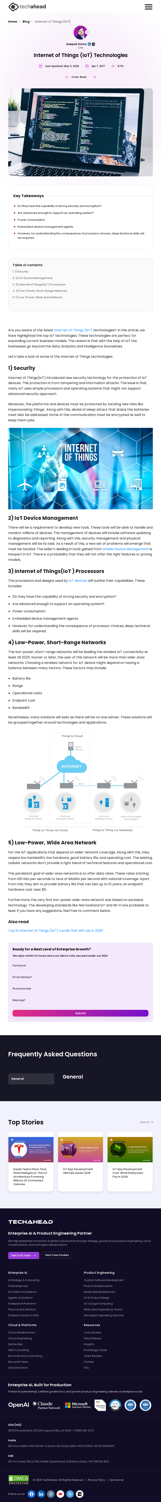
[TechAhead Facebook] (31, 1494)
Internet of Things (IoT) (73, 330)
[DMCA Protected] (18, 1480)
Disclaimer (116, 1480)
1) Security (21, 272)
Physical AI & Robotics (22, 1309)
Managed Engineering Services (104, 1315)
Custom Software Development (104, 1280)
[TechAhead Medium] (79, 1494)
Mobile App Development (99, 1292)
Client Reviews (93, 1356)
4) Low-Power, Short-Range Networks (41, 291)
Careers (89, 1362)
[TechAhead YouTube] (60, 1494)
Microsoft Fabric (18, 1362)
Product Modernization (98, 1286)
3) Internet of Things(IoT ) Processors (41, 284)
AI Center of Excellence (22, 1292)
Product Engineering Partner (64, 1233)
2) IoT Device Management (34, 278)
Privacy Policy (96, 1480)
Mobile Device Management (126, 549)
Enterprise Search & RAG (23, 1315)
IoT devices (78, 580)
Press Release (92, 1338)
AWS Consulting (18, 1350)
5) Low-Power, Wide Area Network (39, 297)
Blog (26, 21)
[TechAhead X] (70, 1494)
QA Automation (18, 1367)
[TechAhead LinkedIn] (41, 1494)
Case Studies (92, 1332)
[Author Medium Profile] (93, 44)
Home (12, 21)
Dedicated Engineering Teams (103, 1309)
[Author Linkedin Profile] (89, 44)
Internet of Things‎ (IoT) (53, 21)
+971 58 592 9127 (98, 1461)
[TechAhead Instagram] (51, 1494)
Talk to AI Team (21, 1255)
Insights (89, 1344)
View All (144, 1122)
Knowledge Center (95, 1350)
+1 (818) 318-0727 (83, 1430)
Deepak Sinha (76, 44)
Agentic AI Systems (20, 1297)
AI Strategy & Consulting (23, 1280)
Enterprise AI (20, 1233)
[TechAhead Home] (30, 1222)
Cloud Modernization (21, 1332)
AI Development (18, 1286)
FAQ (86, 1367)
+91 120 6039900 (103, 1446)
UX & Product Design (96, 1297)
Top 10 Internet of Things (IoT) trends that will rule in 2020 (55, 930)
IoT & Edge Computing (98, 1303)
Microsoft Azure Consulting (25, 1356)
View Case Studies (57, 1255)
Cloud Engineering (20, 1338)
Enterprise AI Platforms (22, 1303)
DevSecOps (15, 1344)
